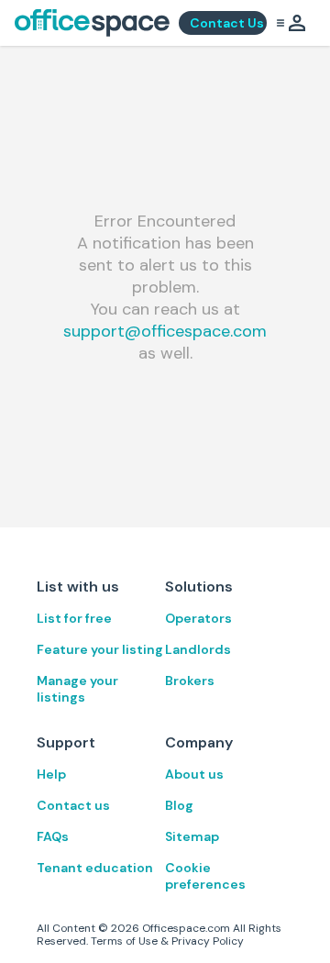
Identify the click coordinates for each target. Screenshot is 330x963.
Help (51, 774)
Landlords (198, 649)
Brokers (189, 680)
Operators (198, 618)
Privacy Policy (207, 941)
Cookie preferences (205, 875)
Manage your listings (77, 688)
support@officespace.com (165, 331)
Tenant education (95, 867)
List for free (74, 618)
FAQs (53, 836)
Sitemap (192, 836)
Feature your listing (100, 649)
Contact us (73, 805)
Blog (179, 805)
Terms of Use (124, 941)
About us (194, 774)
